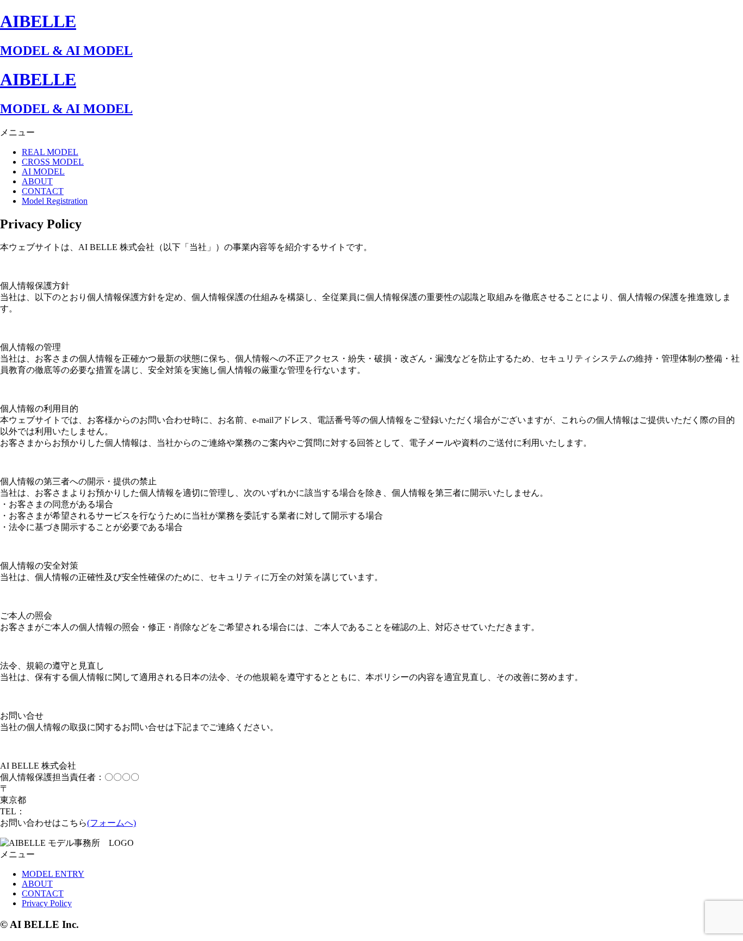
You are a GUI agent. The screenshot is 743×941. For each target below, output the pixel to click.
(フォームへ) (111, 822)
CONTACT (43, 191)
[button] (371, 133)
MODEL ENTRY (53, 873)
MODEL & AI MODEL (66, 50)
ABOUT (37, 181)
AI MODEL (43, 171)
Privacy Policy (47, 903)
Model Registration (55, 200)
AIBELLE (38, 21)
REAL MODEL (50, 152)
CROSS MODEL (53, 161)
